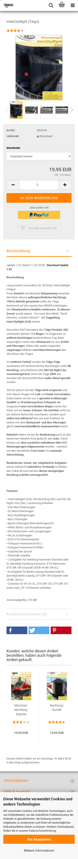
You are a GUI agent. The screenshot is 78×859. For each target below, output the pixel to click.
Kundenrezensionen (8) (26, 614)
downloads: (13, 147)
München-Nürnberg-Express (21, 710)
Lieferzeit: (12, 136)
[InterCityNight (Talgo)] (39, 67)
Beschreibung (18, 251)
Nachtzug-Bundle (57, 707)
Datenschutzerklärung (42, 830)
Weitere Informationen (39, 850)
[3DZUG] (21, 5)
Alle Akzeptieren (39, 839)
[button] (16, 630)
